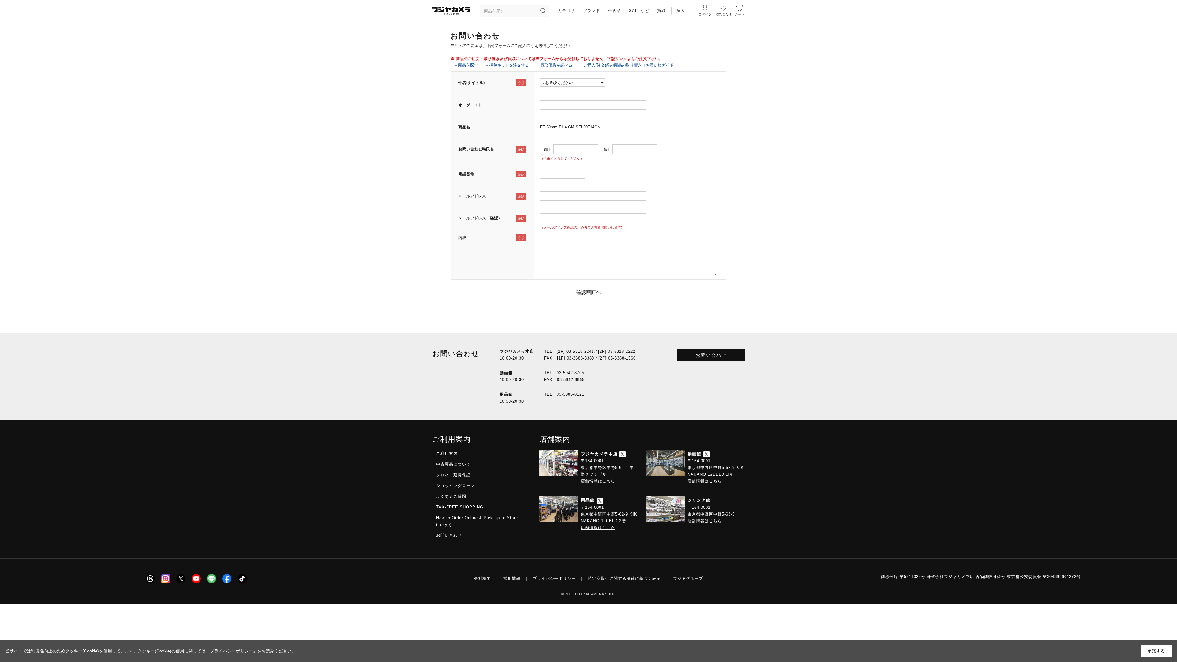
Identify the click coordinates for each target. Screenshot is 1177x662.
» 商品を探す (466, 65)
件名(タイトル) (471, 82)
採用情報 (511, 578)
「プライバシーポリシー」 (231, 651)
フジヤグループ (688, 578)
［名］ (605, 149)
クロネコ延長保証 (453, 475)
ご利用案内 (447, 453)
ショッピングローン (455, 485)
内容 (462, 237)
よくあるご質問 (451, 496)
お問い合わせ (711, 355)
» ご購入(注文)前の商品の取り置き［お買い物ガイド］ (629, 65)
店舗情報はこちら (598, 481)
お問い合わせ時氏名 (476, 149)
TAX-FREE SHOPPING (459, 507)
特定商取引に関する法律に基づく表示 (624, 578)
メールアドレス (472, 196)
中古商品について (453, 464)
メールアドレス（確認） (480, 218)
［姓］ (546, 149)
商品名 (464, 127)
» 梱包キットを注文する (507, 65)
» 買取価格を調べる (554, 65)
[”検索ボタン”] (543, 11)
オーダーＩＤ (470, 105)
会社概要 (482, 578)
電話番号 (466, 174)
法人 (680, 10)
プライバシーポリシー (554, 578)
